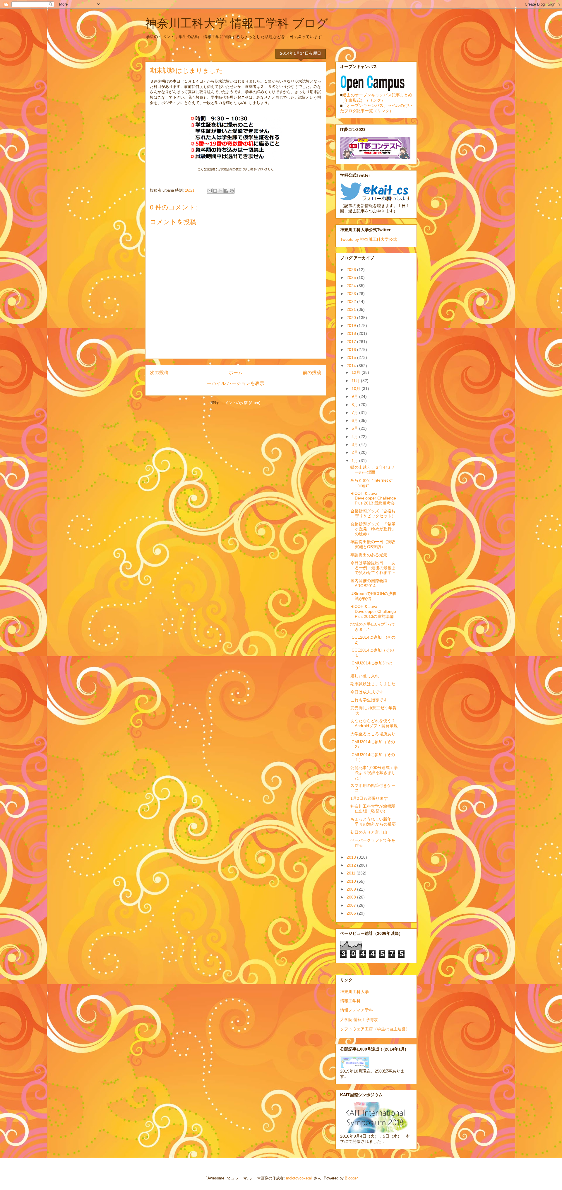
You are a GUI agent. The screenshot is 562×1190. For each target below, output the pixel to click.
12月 (356, 372)
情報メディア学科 (356, 1010)
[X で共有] (221, 191)
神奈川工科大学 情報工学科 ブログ (236, 23)
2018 (352, 333)
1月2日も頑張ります (369, 798)
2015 (352, 357)
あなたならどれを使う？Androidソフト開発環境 (374, 723)
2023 (352, 293)
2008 (352, 897)
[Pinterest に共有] (232, 191)
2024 (352, 285)
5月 (355, 428)
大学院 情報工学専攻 (359, 1019)
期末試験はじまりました (372, 683)
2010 (352, 881)
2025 (352, 277)
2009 (352, 889)
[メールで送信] (210, 191)
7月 (355, 412)
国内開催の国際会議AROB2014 (368, 583)
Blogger (351, 1178)
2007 (352, 905)
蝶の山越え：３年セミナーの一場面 (372, 470)
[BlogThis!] (215, 191)
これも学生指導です (368, 700)
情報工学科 (350, 1000)
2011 (352, 873)
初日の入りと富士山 (368, 832)
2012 (352, 865)
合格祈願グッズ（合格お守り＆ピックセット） (373, 513)
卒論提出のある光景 (368, 555)
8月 (355, 404)
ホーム (236, 372)
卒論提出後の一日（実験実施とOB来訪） (372, 544)
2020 (352, 317)
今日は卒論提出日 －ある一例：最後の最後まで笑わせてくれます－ (373, 567)
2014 (352, 365)
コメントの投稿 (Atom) (240, 402)
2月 (355, 452)
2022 (352, 301)
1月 (355, 460)
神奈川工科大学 (354, 991)
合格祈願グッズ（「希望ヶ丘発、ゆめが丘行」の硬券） (373, 529)
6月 (355, 420)
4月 (355, 436)
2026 (352, 269)
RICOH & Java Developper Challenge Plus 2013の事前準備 (373, 611)
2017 (352, 341)
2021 (352, 309)
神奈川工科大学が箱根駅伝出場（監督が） (372, 809)
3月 (355, 444)
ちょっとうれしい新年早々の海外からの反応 (373, 821)
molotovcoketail (299, 1178)
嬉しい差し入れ (364, 676)
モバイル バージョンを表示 (235, 383)
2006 (352, 913)
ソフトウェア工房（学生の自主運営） (375, 1029)
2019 (352, 325)
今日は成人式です (366, 692)
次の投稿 (159, 372)
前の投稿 (312, 372)
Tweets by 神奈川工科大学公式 (368, 239)
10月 (356, 388)
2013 (352, 857)
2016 (352, 349)
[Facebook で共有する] (226, 191)
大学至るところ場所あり (372, 734)
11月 (356, 380)
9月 (355, 396)
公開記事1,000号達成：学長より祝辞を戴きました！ (374, 772)
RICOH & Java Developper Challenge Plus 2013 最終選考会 (373, 498)
